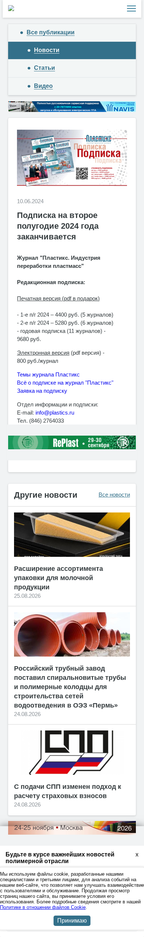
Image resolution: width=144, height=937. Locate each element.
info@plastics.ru (54, 412)
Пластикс (67, 374)
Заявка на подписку (42, 391)
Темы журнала (35, 374)
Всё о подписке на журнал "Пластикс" (65, 382)
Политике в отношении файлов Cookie (43, 907)
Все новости (114, 494)
